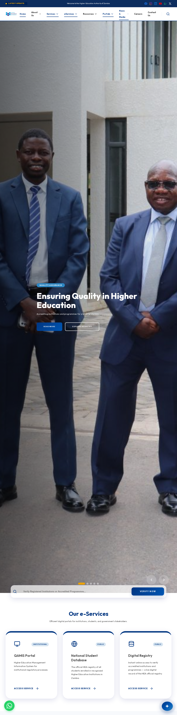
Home (23, 14)
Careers (138, 14)
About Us (34, 14)
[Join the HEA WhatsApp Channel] (9, 706)
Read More (49, 326)
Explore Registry (82, 326)
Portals (106, 14)
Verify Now (148, 591)
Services (51, 14)
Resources (88, 14)
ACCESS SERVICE (23, 688)
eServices (69, 14)
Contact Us (152, 14)
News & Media (122, 14)
